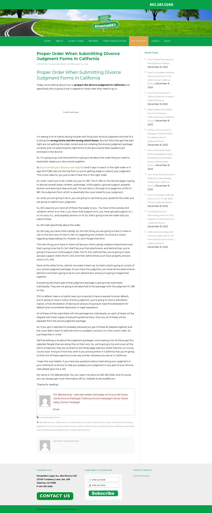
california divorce (62, 422)
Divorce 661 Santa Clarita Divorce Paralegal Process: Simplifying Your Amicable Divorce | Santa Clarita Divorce (160, 157)
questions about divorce (80, 430)
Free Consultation (114, 41)
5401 (95, 394)
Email (56, 409)
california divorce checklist (80, 422)
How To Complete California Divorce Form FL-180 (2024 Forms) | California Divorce (161, 199)
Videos (155, 41)
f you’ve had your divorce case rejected (62, 167)
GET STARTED (138, 41)
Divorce (54, 426)
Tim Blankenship (57, 64)
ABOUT (59, 41)
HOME (47, 41)
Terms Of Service (141, 476)
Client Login (76, 41)
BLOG (167, 41)
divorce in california (77, 426)
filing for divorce (92, 426)
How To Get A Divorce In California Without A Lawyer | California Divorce (161, 97)
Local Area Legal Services (49, 417)
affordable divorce (46, 422)
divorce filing (63, 426)
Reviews (93, 41)
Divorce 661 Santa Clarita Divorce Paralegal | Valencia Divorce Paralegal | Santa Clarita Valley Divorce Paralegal (90, 398)
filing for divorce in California (111, 426)
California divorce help (101, 422)
